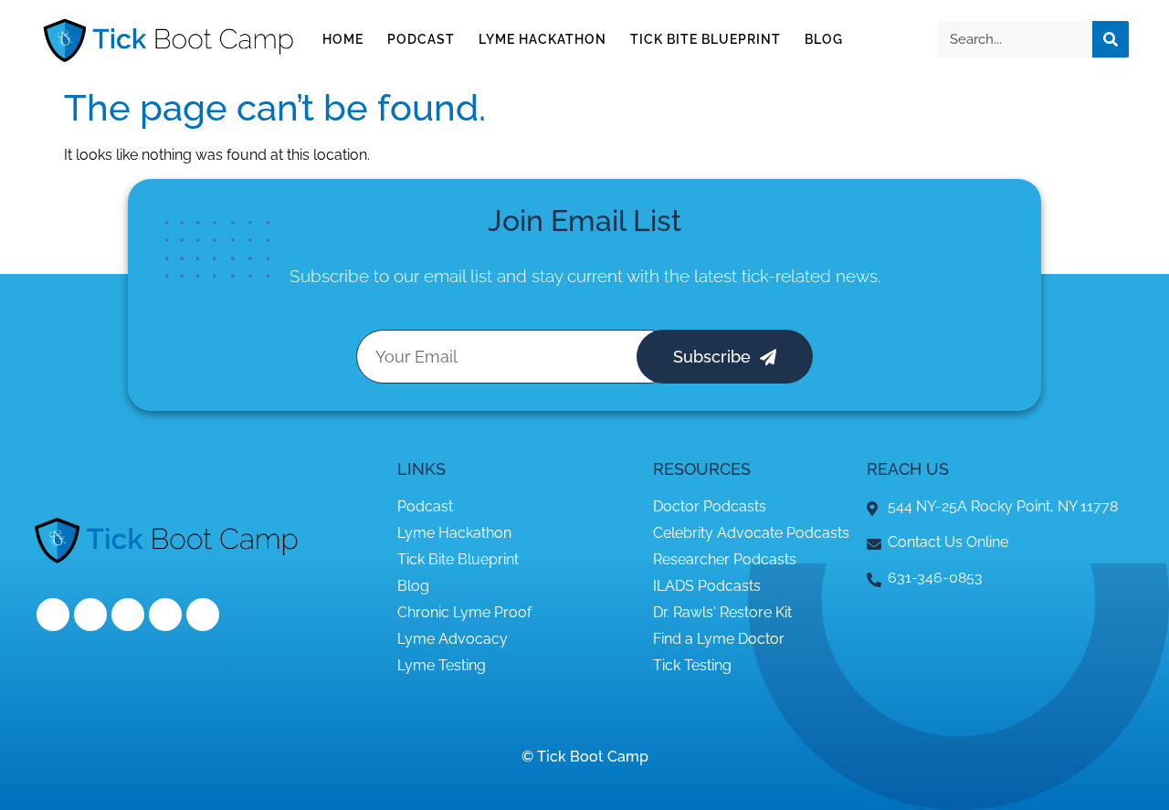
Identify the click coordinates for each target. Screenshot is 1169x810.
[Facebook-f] (53, 614)
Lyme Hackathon (542, 39)
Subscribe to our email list (391, 276)
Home (342, 39)
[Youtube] (165, 614)
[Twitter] (90, 614)
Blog (824, 39)
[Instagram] (127, 614)
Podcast (421, 39)
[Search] (1110, 39)
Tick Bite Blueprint (705, 39)
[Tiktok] (202, 614)
